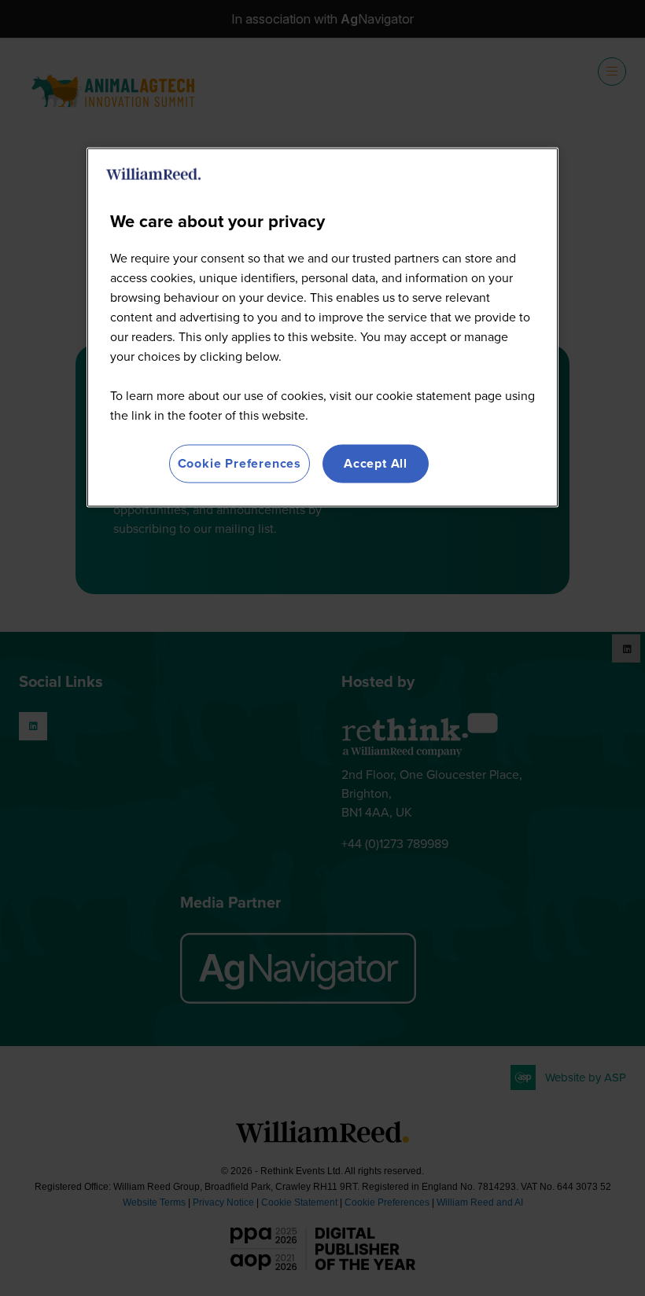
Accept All (375, 463)
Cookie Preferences (239, 463)
